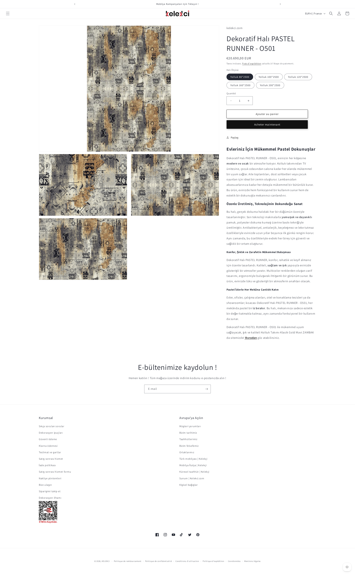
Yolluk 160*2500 (240, 85)
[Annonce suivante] (280, 4)
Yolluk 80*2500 (239, 77)
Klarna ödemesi (48, 445)
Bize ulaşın (45, 484)
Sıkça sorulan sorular (51, 426)
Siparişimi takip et (49, 491)
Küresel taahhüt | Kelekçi (194, 471)
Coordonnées (234, 561)
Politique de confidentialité (158, 561)
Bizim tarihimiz (188, 432)
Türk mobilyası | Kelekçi (193, 458)
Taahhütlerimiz (188, 439)
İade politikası (47, 465)
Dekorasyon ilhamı (50, 497)
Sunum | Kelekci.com (191, 478)
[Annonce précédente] (75, 4)
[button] (8, 13)
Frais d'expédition (251, 63)
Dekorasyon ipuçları (51, 432)
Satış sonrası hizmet (51, 458)
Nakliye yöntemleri (50, 478)
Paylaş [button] (235, 137)
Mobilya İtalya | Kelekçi (193, 465)
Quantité (231, 93)
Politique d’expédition (213, 561)
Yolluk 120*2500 (298, 77)
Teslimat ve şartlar (50, 452)
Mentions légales (252, 561)
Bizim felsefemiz (189, 445)
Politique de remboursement (127, 561)
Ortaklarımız (186, 452)
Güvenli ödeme (48, 439)
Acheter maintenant (267, 124)
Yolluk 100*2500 (269, 77)
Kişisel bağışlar (188, 484)
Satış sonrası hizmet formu (55, 471)
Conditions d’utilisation (187, 561)
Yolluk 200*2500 (270, 85)
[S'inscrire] (206, 389)
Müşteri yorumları (190, 426)
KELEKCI (106, 561)
